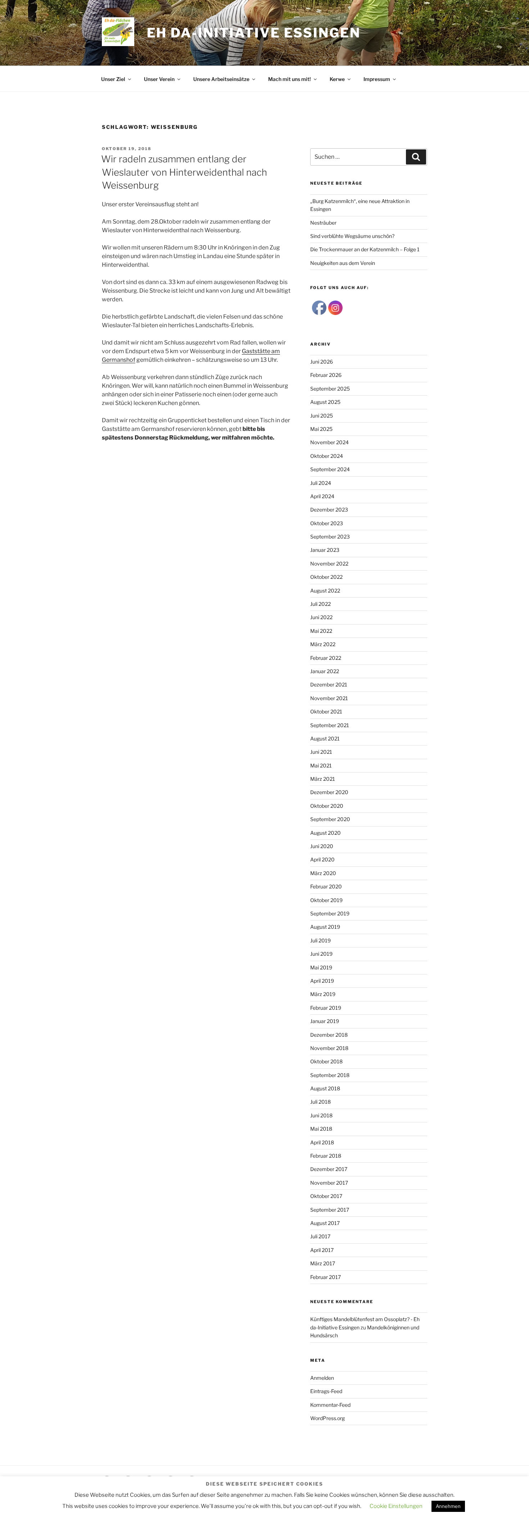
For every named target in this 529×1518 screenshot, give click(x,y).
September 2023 (330, 536)
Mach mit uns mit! (289, 79)
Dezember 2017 (328, 1169)
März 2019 (322, 994)
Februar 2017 (325, 1277)
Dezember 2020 (329, 792)
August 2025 (325, 402)
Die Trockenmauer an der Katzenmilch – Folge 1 (365, 249)
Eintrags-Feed (326, 1391)
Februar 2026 (326, 375)
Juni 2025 (321, 416)
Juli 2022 (320, 604)
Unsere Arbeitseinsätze (221, 79)
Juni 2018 (321, 1115)
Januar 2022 (324, 671)
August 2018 (325, 1088)
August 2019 (325, 927)
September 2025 (330, 389)
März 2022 (322, 644)
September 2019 (329, 913)
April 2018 (322, 1142)
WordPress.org (327, 1418)
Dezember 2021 (328, 684)
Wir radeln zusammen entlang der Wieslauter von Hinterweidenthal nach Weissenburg (184, 172)
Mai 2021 (321, 765)
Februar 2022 (325, 658)
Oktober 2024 (326, 456)
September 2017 (329, 1210)
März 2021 (322, 779)
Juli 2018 (320, 1102)
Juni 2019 (321, 954)
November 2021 (329, 698)
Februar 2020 (326, 886)
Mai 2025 (321, 429)
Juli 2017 (320, 1236)
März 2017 (322, 1263)
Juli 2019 (320, 940)
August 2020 (325, 833)
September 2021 (329, 725)
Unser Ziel (113, 79)
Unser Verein (159, 79)
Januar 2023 (324, 550)
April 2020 (322, 859)
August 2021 (325, 738)
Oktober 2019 (326, 900)
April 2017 (322, 1250)
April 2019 (322, 981)
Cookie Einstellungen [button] (396, 1506)
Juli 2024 (320, 483)
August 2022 (325, 590)
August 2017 (325, 1223)
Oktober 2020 (326, 806)
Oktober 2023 (326, 523)
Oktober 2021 (326, 711)
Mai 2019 (321, 967)
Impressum (376, 79)
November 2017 (329, 1183)
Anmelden (322, 1378)
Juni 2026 (321, 362)
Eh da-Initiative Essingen (254, 33)
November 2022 (329, 563)
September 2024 (330, 469)
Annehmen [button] (448, 1506)
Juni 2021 (321, 752)
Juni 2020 (321, 846)
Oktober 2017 (326, 1196)
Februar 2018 (325, 1156)
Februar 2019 (325, 1008)
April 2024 (322, 496)
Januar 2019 (324, 1021)
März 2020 (323, 873)
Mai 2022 (321, 631)
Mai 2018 (321, 1129)
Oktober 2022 (326, 577)
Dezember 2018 (329, 1035)
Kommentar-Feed (330, 1405)
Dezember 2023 (329, 509)
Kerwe (337, 79)
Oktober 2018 (326, 1061)
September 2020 (330, 819)
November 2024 (329, 442)
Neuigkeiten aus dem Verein (342, 263)
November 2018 (329, 1048)
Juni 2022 (321, 617)
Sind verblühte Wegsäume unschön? (352, 236)
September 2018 (329, 1075)
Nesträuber (323, 223)
